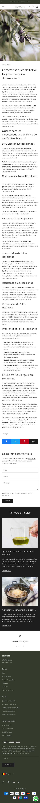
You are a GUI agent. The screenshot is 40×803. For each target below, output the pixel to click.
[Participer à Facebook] (6, 441)
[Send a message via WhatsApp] (36, 798)
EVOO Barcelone (7, 729)
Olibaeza (5, 687)
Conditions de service (23, 461)
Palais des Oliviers (8, 690)
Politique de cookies (8, 711)
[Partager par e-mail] (33, 441)
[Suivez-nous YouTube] (14, 782)
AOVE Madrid (6, 725)
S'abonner (8, 765)
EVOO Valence (7, 732)
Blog (3, 673)
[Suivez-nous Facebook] (3, 782)
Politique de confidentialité (10, 708)
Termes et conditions (9, 704)
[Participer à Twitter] (15, 441)
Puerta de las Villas (8, 680)
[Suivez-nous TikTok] (19, 782)
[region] (20, 638)
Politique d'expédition (9, 714)
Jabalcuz (5, 683)
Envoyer (7, 501)
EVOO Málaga (6, 735)
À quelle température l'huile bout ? (19, 610)
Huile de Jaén (6, 676)
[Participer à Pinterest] (24, 441)
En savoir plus (6, 570)
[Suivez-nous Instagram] (8, 782)
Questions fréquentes (9, 701)
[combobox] (8, 774)
